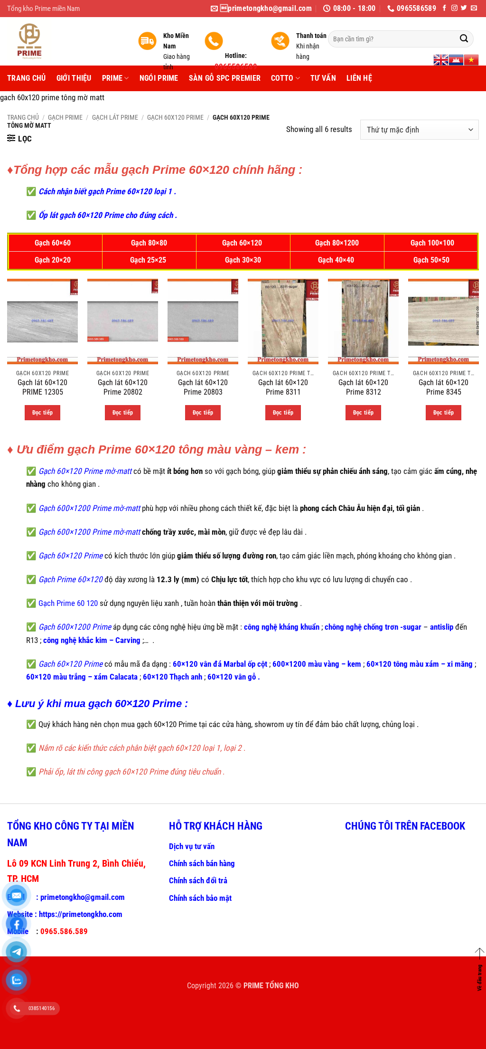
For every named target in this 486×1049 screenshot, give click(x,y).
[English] (441, 59)
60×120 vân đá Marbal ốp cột (220, 664)
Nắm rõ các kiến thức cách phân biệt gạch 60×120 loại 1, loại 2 (140, 748)
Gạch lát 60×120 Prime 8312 (363, 387)
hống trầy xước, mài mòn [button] (185, 532)
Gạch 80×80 (149, 243)
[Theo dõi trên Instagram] (454, 8)
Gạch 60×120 (243, 243)
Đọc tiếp (42, 412)
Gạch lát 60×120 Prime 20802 (123, 387)
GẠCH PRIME (65, 117)
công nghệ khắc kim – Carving (91, 640)
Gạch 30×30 (243, 260)
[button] (19, 138)
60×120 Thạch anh (172, 676)
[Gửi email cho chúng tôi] (474, 8)
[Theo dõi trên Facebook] (444, 8)
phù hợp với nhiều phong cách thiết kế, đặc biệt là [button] (265, 508)
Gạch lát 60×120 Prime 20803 (203, 387)
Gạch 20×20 (54, 260)
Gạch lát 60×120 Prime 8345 (443, 387)
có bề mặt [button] (135, 471)
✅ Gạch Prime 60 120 (62, 603)
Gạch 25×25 (149, 260)
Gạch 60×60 (54, 243)
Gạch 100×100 (432, 243)
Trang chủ (23, 117)
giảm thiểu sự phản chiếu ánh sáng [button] (332, 471)
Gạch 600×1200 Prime (74, 627)
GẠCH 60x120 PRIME (175, 117)
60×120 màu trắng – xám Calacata (82, 676)
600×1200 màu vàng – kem (316, 664)
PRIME (112, 78)
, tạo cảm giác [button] (411, 471)
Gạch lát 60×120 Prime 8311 (283, 387)
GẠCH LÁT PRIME (115, 117)
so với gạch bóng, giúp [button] (240, 471)
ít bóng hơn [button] (185, 471)
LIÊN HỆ (359, 78)
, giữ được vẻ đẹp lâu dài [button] (264, 532)
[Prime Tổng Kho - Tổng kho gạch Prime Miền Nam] (65, 41)
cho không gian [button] (71, 484)
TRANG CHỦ (26, 78)
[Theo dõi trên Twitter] (464, 8)
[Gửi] (464, 38)
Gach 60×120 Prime (70, 664)
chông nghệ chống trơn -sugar (373, 627)
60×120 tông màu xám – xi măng (419, 664)
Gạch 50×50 (432, 260)
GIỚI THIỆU (74, 78)
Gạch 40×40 (337, 260)
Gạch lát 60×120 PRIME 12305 (42, 387)
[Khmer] (456, 59)
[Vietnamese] (471, 59)
